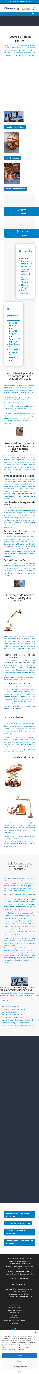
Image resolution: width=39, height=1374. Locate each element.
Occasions (14, 1315)
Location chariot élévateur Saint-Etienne (19, 1266)
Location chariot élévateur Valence (20, 1271)
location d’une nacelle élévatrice (18, 45)
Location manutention (14, 1310)
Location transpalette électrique (15, 1232)
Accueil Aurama (14, 1305)
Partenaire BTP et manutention (14, 1320)
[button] (36, 1333)
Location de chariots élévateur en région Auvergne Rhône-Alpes (20, 1275)
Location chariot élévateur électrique (17, 1214)
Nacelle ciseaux (12, 158)
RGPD (19, 1371)
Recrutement (14, 1318)
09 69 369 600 (13, 1)
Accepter (19, 1355)
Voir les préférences (19, 1367)
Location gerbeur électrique (18, 1223)
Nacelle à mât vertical (15, 188)
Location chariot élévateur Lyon (19, 1261)
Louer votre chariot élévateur (19, 1278)
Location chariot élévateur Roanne (19, 1269)
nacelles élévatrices (22, 455)
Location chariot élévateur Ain (19, 1264)
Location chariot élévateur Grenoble (19, 1258)
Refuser (19, 1361)
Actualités (14, 1323)
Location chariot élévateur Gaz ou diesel (19, 1242)
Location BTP (14, 1313)
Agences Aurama (15, 1308)
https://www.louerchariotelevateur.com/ (19, 1296)
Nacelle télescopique (15, 127)
